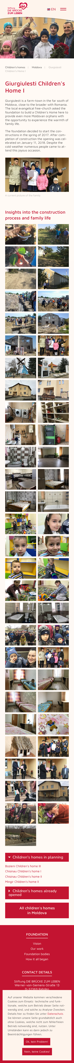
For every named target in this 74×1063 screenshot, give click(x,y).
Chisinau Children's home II (23, 876)
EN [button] (53, 9)
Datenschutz (55, 1013)
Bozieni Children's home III (23, 866)
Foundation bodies (37, 954)
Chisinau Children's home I (23, 871)
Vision (37, 943)
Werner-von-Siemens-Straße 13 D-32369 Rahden (37, 987)
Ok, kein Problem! (37, 1041)
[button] (20, 234)
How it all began (37, 959)
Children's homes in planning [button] (38, 857)
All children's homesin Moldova (37, 910)
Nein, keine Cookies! (37, 1051)
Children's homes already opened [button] (33, 892)
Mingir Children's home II (22, 881)
